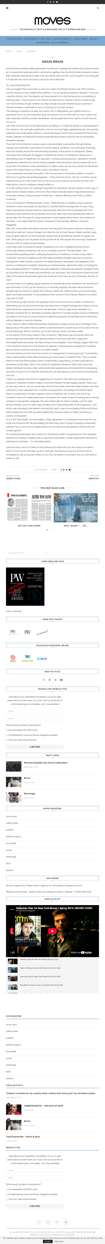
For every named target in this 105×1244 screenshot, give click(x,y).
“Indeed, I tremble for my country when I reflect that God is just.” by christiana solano (50, 1093)
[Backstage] (13, 797)
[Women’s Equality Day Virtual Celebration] (13, 766)
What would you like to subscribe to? (23, 725)
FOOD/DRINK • (81, 39)
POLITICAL (46, 39)
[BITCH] (13, 782)
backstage (11, 857)
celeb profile (12, 823)
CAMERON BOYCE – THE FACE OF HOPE (43, 1106)
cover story (11, 816)
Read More (59, 1241)
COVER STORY (14, 39)
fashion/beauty (13, 836)
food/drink (11, 843)
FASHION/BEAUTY (62, 39)
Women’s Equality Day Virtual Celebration (45, 763)
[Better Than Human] (29, 507)
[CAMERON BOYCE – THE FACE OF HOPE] (13, 1110)
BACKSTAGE (43, 42)
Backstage (29, 793)
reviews (9, 870)
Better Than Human (29, 526)
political (9, 830)
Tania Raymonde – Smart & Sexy (23, 1136)
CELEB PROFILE (31, 39)
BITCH (54, 42)
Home (8, 51)
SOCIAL (94, 39)
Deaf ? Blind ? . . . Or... (76, 526)
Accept (48, 1241)
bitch (8, 863)
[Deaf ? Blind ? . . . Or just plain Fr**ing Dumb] (76, 507)
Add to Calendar (14, 611)
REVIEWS (64, 42)
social (19, 51)
